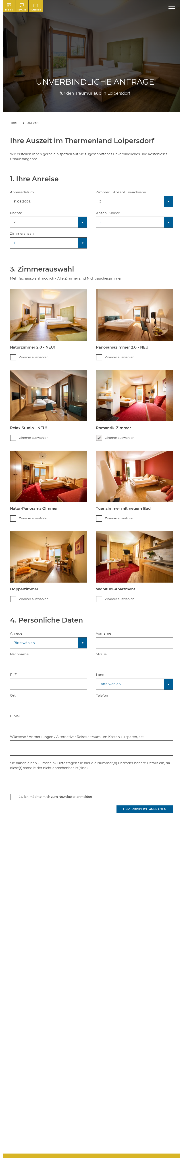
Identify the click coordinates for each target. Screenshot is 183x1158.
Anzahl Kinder (108, 213)
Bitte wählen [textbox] (24, 643)
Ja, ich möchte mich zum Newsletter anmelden (55, 796)
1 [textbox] (14, 243)
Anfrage (21, 10)
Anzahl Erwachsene (129, 192)
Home (15, 123)
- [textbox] (100, 222)
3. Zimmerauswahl (66, 272)
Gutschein (35, 10)
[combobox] (48, 222)
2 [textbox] (15, 222)
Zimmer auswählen (33, 357)
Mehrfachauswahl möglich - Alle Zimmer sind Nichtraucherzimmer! (66, 278)
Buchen (9, 10)
